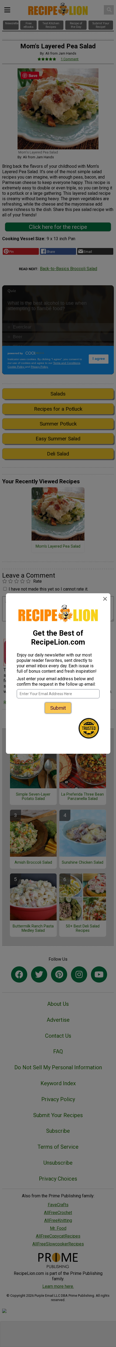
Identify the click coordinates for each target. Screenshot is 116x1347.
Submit (58, 708)
